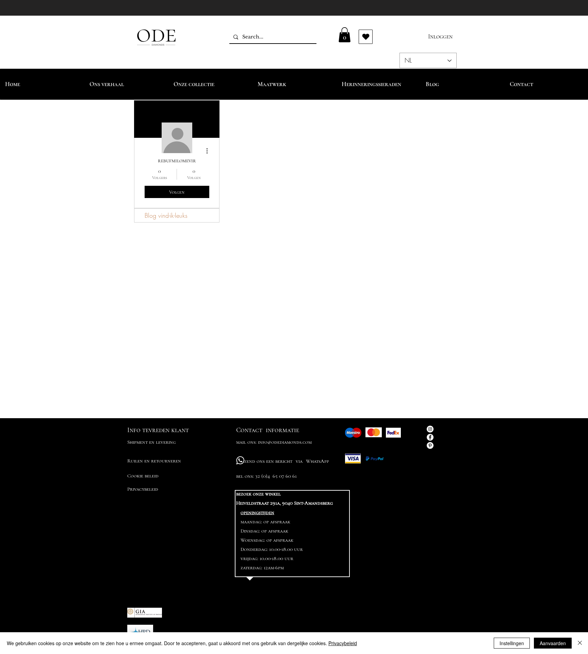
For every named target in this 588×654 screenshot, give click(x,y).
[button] (344, 34)
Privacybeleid (342, 643)
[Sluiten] (580, 643)
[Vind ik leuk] (366, 37)
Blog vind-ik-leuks (166, 215)
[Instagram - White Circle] (430, 429)
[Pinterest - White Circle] (430, 445)
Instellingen (512, 643)
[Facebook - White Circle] (430, 437)
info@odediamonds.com (285, 442)
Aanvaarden (553, 643)
